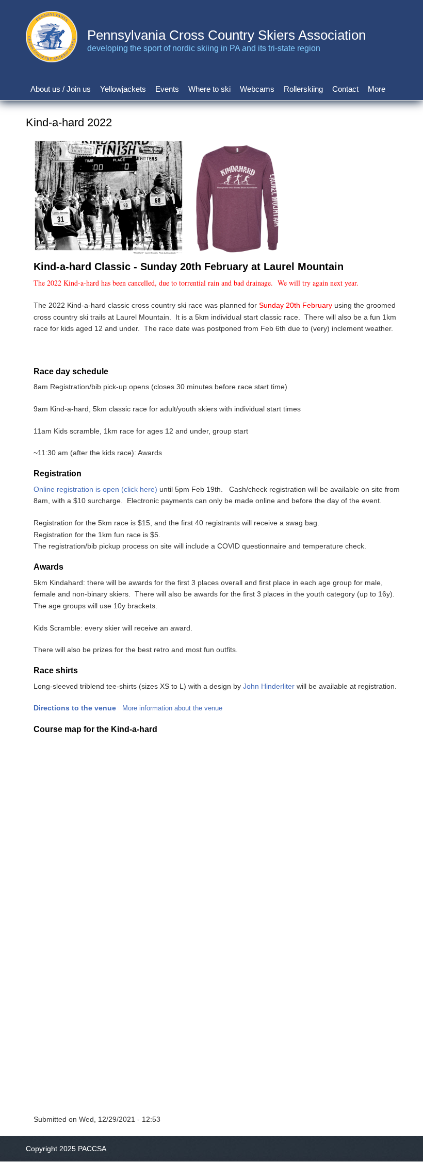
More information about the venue (172, 708)
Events (167, 89)
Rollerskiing (303, 89)
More (376, 89)
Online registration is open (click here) (95, 489)
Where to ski (209, 89)
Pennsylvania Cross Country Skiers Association (226, 35)
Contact (345, 89)
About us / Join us (60, 89)
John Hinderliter (269, 686)
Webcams (257, 89)
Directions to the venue (75, 708)
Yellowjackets (123, 89)
